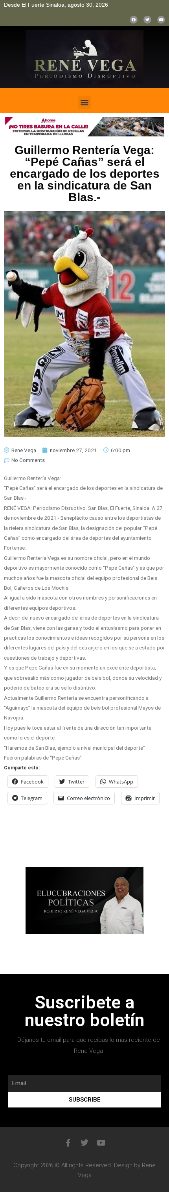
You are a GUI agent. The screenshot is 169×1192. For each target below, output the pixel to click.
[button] (84, 102)
